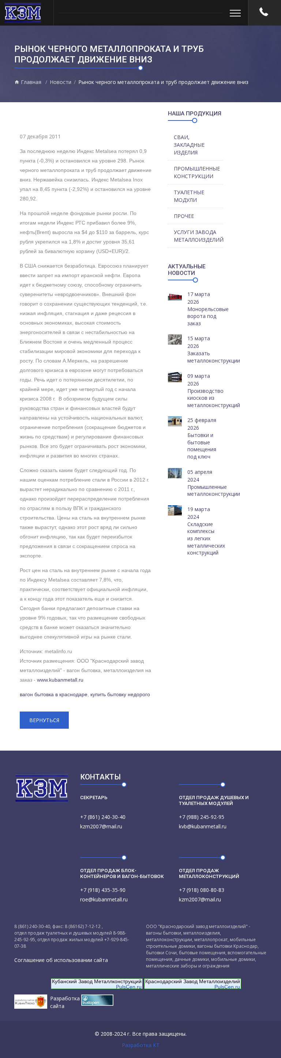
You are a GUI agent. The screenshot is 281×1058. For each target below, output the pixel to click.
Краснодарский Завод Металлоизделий (192, 981)
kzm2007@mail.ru (101, 826)
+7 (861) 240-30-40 (102, 816)
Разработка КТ (141, 1045)
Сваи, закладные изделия (189, 145)
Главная (30, 81)
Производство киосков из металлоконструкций (213, 398)
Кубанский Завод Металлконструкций (97, 981)
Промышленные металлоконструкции (213, 490)
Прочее (184, 215)
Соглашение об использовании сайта (61, 960)
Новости (60, 81)
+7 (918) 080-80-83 (201, 889)
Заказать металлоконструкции (213, 357)
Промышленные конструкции (197, 172)
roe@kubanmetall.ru (104, 899)
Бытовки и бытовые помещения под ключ (201, 446)
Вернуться (44, 720)
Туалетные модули (189, 196)
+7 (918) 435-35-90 (102, 889)
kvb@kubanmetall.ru (202, 826)
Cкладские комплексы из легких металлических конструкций (206, 538)
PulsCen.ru (129, 987)
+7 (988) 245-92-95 (201, 816)
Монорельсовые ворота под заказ (208, 316)
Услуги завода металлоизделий (198, 236)
